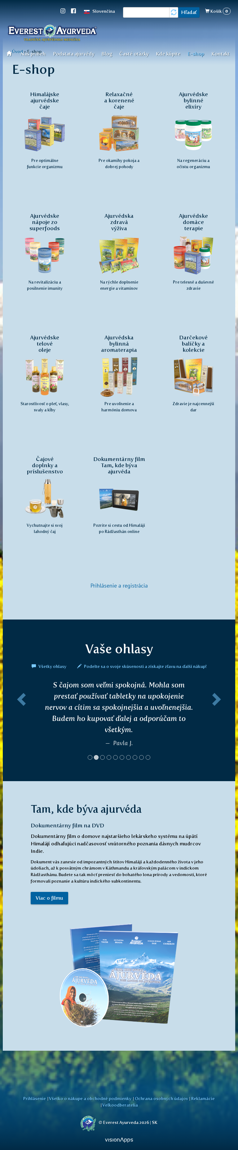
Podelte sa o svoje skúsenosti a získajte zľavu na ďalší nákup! (145, 666)
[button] (20, 722)
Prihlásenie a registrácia (119, 585)
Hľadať (189, 12)
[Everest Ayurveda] (52, 34)
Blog (106, 54)
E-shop (195, 54)
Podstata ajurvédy (74, 54)
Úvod (11, 53)
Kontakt (220, 54)
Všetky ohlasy (52, 666)
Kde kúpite (168, 54)
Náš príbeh (33, 54)
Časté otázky (134, 54)
